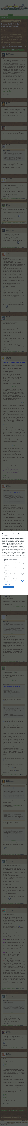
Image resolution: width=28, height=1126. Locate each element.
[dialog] (14, 563)
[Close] (25, 534)
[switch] (22, 563)
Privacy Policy (22, 592)
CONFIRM (8, 586)
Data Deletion (6, 592)
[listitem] (14, 560)
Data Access (14, 592)
